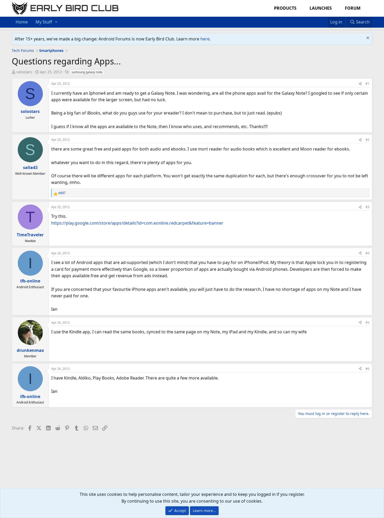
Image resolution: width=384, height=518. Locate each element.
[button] (56, 22)
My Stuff (44, 22)
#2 (367, 139)
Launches (321, 8)
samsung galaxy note (87, 72)
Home (22, 22)
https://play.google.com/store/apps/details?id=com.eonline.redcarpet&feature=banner (137, 223)
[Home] (319, 19)
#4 (367, 253)
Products (285, 8)
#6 (367, 368)
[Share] (360, 83)
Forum (352, 8)
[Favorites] (325, 19)
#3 (367, 207)
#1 (367, 83)
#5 (367, 322)
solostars (24, 71)
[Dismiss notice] (367, 38)
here (205, 39)
